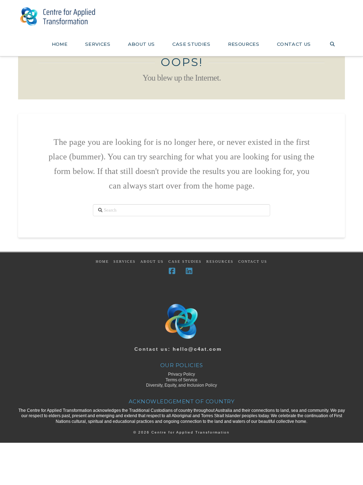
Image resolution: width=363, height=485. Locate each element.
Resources (220, 261)
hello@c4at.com (197, 349)
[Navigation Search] (332, 42)
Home (102, 261)
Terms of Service (181, 379)
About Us (152, 261)
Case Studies (185, 261)
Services (124, 261)
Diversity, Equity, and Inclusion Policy (181, 385)
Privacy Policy (181, 374)
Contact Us (252, 261)
